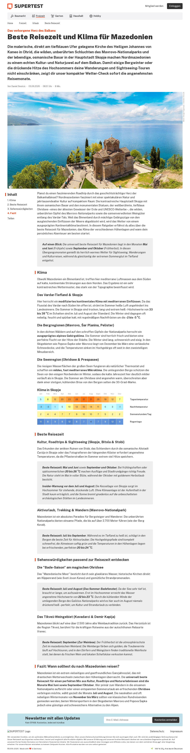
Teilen (10, 218)
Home (10, 23)
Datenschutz (157, 731)
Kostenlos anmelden (166, 719)
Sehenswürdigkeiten (21, 209)
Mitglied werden (154, 6)
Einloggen (174, 6)
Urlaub (35, 23)
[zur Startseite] (25, 6)
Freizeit (22, 23)
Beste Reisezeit (52, 23)
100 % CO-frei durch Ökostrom (169, 749)
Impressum (176, 731)
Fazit (13, 213)
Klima (12, 200)
